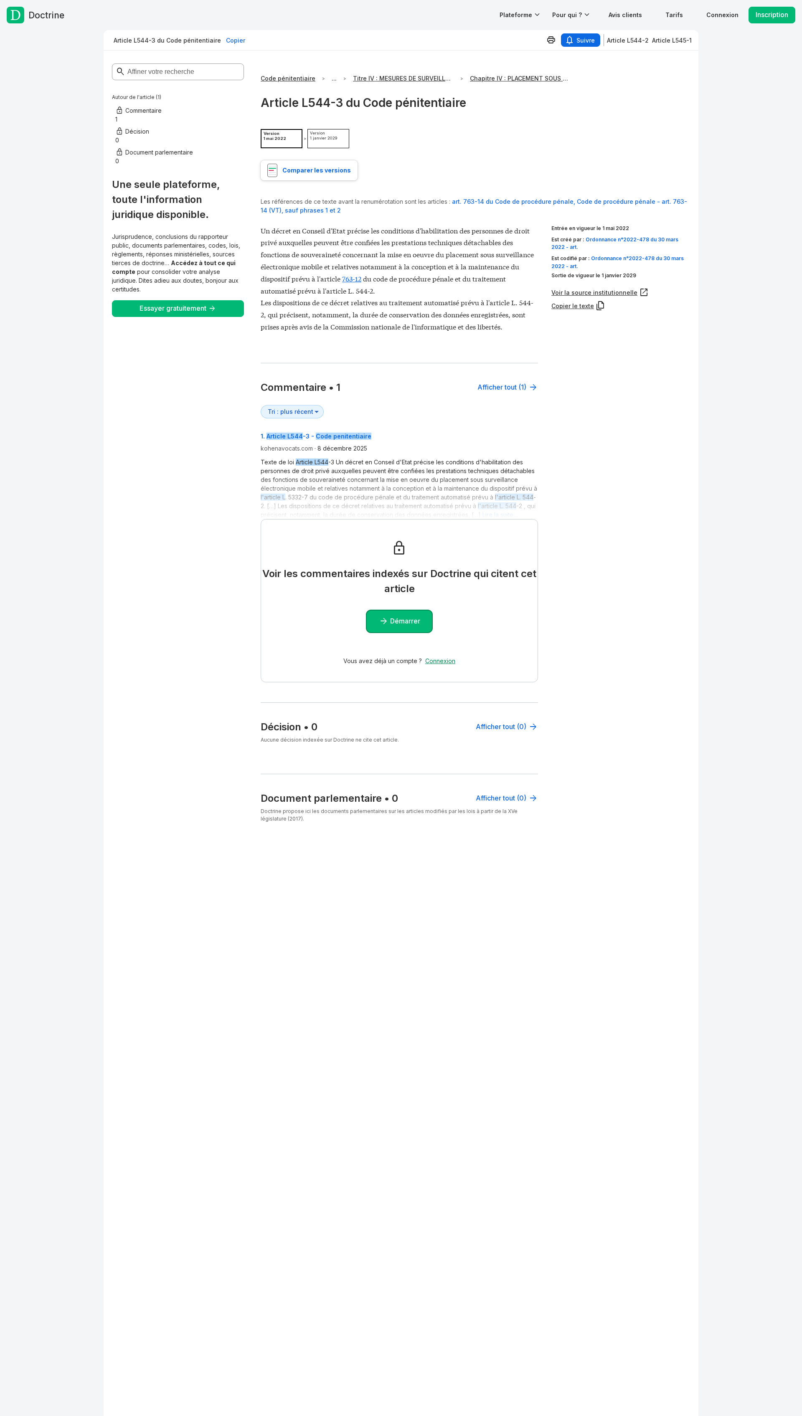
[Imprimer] (551, 40)
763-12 (351, 278)
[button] (625, 14)
